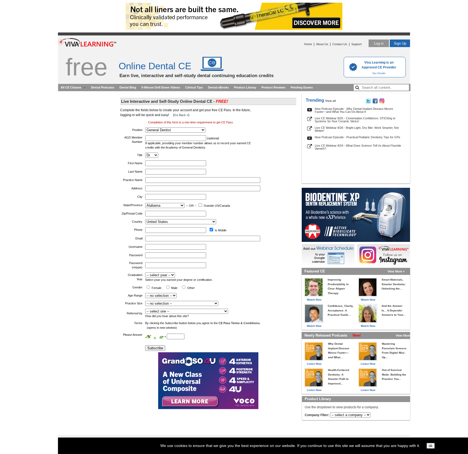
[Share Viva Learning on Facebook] (375, 102)
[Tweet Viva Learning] (368, 102)
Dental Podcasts (102, 87)
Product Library (245, 87)
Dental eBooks (218, 87)
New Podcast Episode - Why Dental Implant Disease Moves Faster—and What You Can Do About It (354, 110)
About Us (322, 44)
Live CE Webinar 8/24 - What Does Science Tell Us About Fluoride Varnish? (358, 147)
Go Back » (181, 115)
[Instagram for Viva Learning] (383, 255)
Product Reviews (273, 87)
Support (356, 44)
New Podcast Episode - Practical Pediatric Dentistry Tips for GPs (357, 137)
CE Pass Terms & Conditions (239, 323)
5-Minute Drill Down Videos (160, 87)
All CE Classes (71, 87)
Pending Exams (302, 87)
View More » (396, 271)
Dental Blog (127, 87)
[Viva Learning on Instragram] (382, 102)
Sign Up (400, 43)
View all (330, 100)
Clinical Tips (194, 87)
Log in (379, 43)
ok (431, 446)
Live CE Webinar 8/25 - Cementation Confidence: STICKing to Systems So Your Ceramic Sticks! (355, 120)
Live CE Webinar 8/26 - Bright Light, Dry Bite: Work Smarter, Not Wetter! (357, 129)
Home (308, 44)
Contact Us (339, 44)
